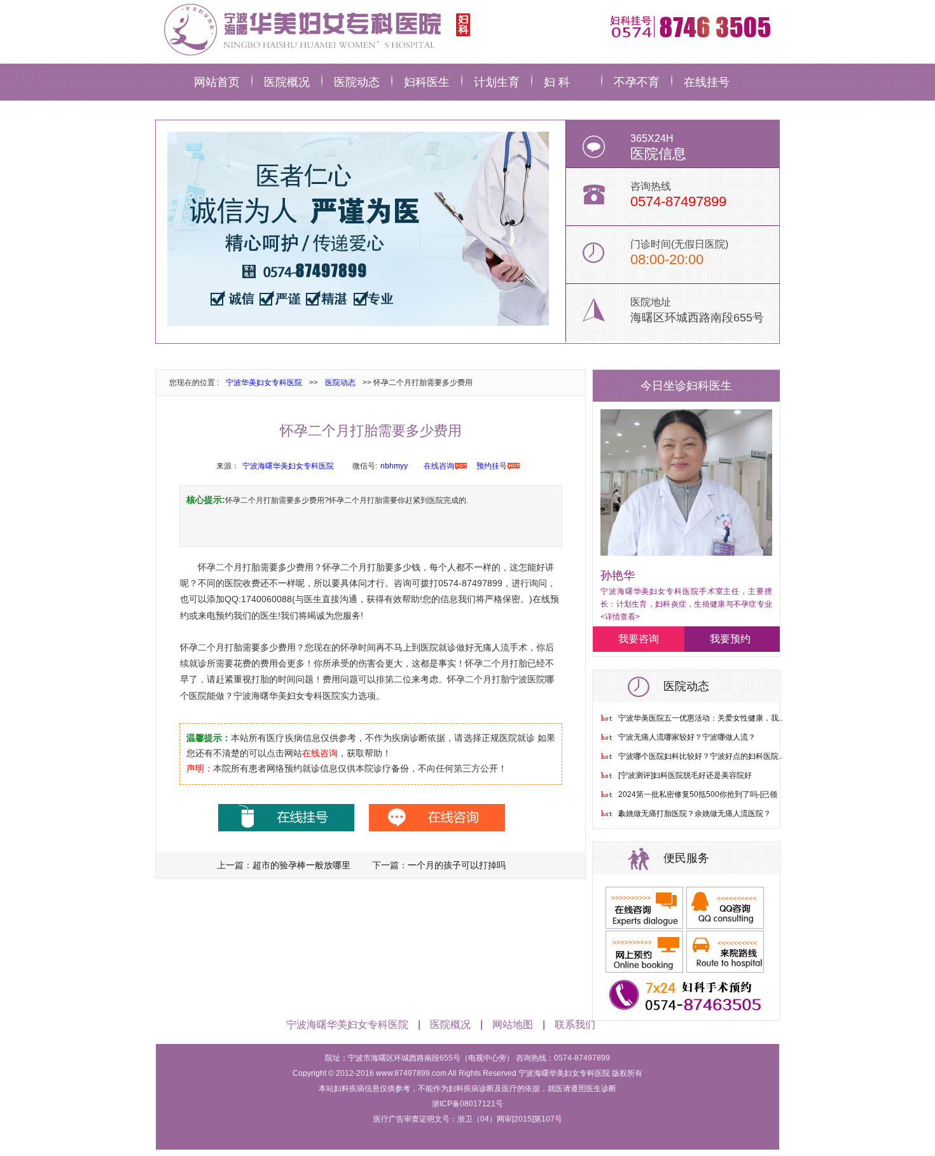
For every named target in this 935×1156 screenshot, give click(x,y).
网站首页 (217, 82)
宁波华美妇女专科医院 (264, 382)
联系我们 (575, 1024)
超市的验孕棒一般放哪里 (301, 865)
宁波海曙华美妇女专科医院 (288, 466)
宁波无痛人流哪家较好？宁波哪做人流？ (687, 737)
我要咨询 (638, 638)
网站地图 (512, 1024)
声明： (199, 768)
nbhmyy (394, 466)
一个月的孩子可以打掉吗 (457, 865)
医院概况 (287, 82)
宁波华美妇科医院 (315, 28)
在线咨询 (439, 466)
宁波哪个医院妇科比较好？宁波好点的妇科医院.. (700, 756)
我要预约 (730, 638)
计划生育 (497, 82)
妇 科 (557, 82)
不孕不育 (637, 82)
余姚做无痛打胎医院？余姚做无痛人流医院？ (694, 813)
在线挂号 (707, 82)
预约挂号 (491, 466)
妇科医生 (427, 82)
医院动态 (357, 82)
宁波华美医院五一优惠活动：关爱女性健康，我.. (700, 718)
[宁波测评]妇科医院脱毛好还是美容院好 (685, 775)
